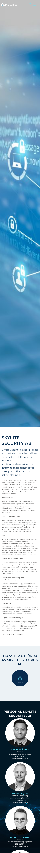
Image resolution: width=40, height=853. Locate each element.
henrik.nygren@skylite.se (20, 798)
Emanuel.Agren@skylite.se (20, 754)
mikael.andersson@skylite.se (20, 842)
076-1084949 (20, 756)
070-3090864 (20, 800)
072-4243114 (20, 844)
